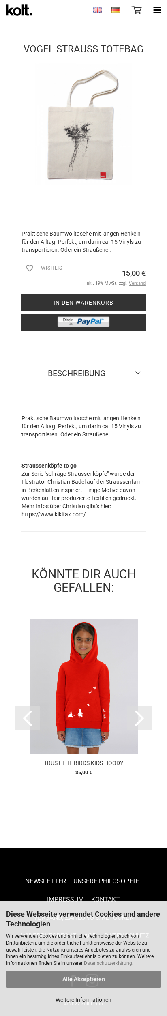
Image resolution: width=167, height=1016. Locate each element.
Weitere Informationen (83, 1000)
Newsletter (45, 881)
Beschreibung (77, 373)
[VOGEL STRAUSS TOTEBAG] (83, 124)
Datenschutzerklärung (108, 963)
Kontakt (105, 899)
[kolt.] (16, 10)
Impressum (65, 899)
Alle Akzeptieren (83, 979)
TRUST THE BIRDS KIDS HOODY (83, 763)
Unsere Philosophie (106, 881)
